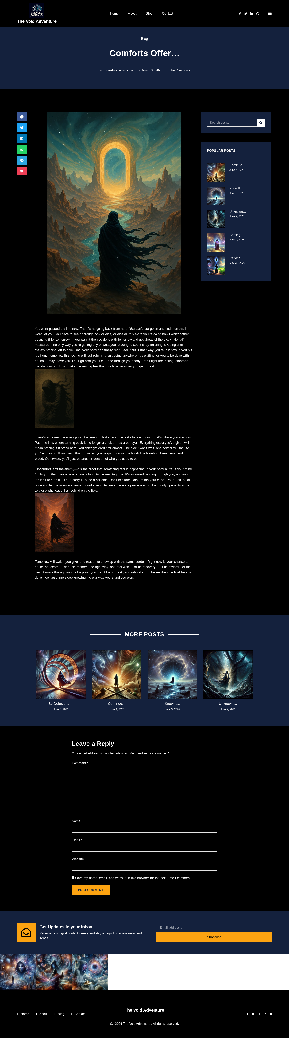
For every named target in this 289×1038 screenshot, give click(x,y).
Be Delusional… (61, 704)
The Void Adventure (37, 21)
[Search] (261, 123)
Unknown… (237, 211)
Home (114, 13)
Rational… (236, 258)
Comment (80, 763)
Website (78, 859)
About (132, 13)
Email (77, 840)
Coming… (236, 235)
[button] (22, 116)
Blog (149, 13)
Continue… (237, 165)
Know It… (236, 188)
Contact (167, 13)
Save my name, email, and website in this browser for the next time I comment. (133, 878)
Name (77, 821)
